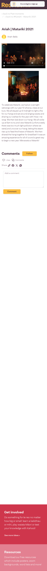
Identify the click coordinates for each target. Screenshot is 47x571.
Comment (12, 191)
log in (28, 4)
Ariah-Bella (12, 36)
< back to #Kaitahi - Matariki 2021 (20, 16)
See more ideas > (12, 535)
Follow (29, 153)
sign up (34, 4)
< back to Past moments (13, 13)
